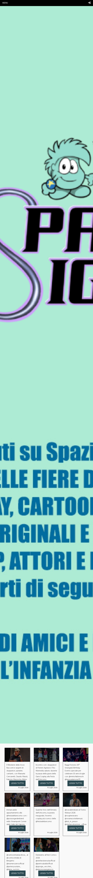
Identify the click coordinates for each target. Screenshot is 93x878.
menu (5, 2)
